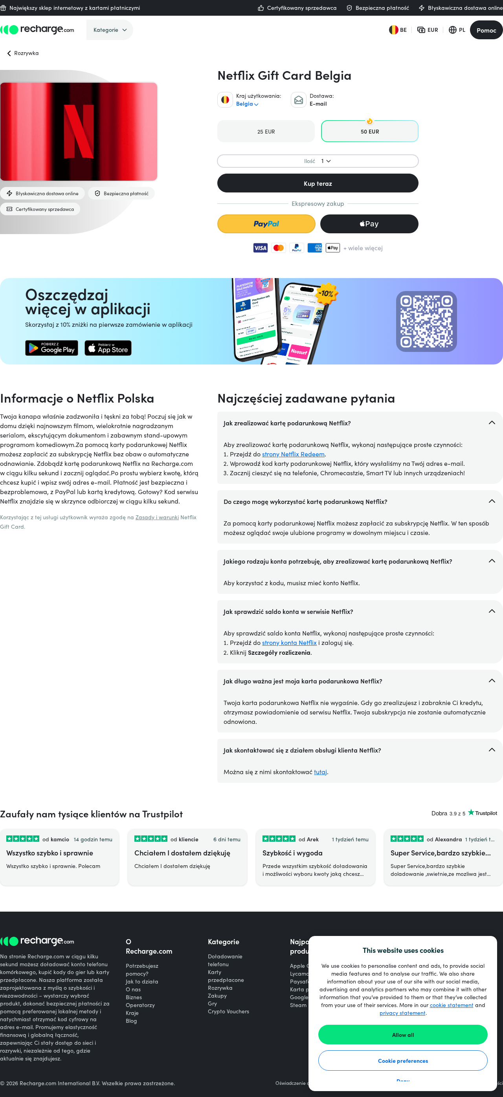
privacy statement (403, 1012)
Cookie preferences (403, 1060)
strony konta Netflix (289, 642)
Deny (403, 1081)
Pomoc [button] (486, 30)
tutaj (320, 771)
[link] (51, 348)
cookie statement (452, 1005)
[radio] (266, 131)
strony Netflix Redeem (293, 454)
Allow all (403, 1034)
